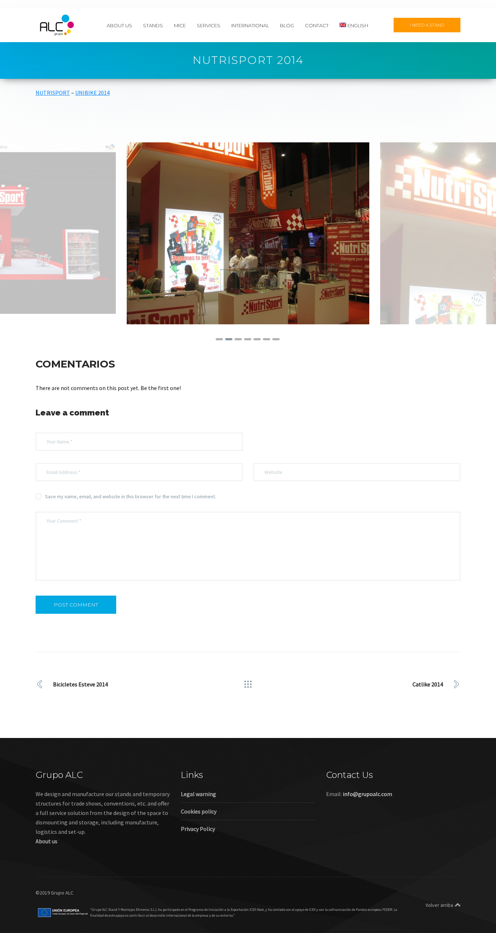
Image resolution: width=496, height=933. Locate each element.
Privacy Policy (198, 828)
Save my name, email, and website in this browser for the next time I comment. (130, 496)
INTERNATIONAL (250, 25)
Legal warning (198, 794)
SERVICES (208, 25)
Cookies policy (198, 811)
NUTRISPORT (53, 92)
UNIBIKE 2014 (92, 92)
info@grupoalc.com (367, 794)
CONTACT (317, 25)
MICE (180, 25)
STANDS (153, 25)
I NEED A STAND (427, 25)
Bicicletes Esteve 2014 (80, 684)
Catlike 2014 (427, 684)
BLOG (287, 25)
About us (46, 841)
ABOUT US (119, 25)
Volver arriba (439, 905)
